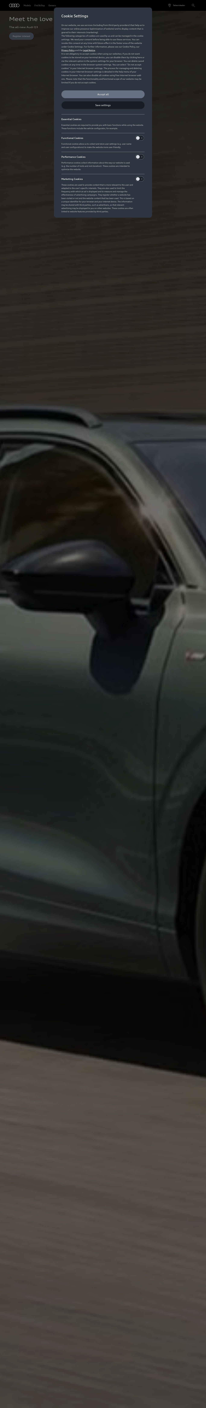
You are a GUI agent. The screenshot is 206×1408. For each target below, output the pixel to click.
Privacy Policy (68, 50)
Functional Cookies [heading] (72, 138)
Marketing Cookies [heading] (72, 178)
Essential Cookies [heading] (71, 119)
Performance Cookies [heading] (73, 156)
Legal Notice (89, 50)
